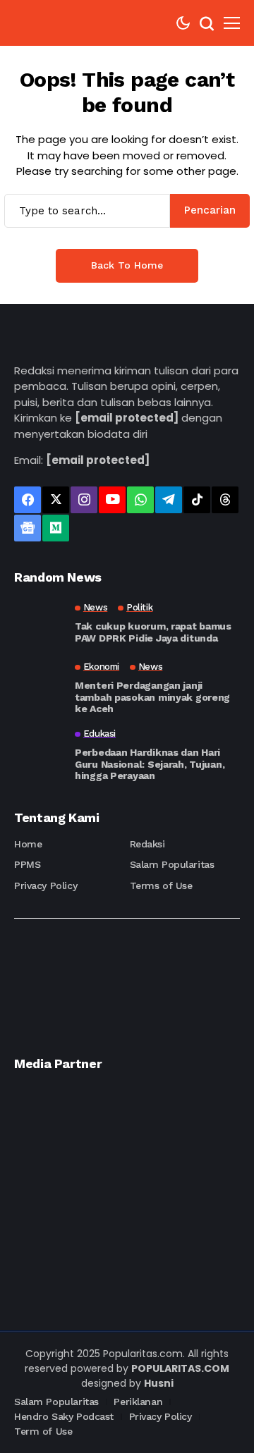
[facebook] (27, 499)
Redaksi (147, 844)
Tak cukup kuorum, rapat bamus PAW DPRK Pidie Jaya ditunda (153, 632)
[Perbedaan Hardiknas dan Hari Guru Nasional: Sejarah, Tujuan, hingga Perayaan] (39, 753)
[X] (55, 499)
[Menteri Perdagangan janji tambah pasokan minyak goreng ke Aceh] (39, 686)
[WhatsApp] (140, 499)
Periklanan (138, 1401)
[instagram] (84, 499)
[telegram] (168, 499)
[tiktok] (196, 499)
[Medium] (55, 528)
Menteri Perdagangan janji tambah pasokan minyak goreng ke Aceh (152, 697)
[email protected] (127, 417)
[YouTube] (112, 499)
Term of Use (43, 1431)
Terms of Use (161, 885)
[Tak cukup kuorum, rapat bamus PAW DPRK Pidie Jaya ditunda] (39, 623)
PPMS (27, 864)
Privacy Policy (45, 885)
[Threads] (225, 499)
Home (28, 844)
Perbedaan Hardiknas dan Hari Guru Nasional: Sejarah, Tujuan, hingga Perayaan (149, 764)
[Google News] (27, 528)
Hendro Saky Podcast (64, 1416)
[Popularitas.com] (56, 23)
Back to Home (127, 265)
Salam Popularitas (172, 864)
